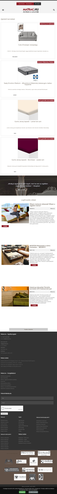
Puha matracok (40, 429)
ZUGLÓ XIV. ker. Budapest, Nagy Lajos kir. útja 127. (12, 364)
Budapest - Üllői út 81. (24, 437)
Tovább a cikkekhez (28, 329)
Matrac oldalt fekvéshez (42, 422)
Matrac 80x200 (4, 441)
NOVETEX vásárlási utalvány (7, 388)
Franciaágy (21, 427)
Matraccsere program (6, 385)
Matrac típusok (4, 427)
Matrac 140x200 (4, 448)
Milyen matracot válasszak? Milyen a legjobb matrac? (42, 204)
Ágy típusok (21, 420)
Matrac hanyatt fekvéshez (42, 431)
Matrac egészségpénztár (12, 453)
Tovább (5, 226)
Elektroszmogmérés (5, 376)
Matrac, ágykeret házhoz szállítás (9, 379)
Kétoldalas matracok (41, 420)
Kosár (38, 3)
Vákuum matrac (4, 422)
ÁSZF (34, 486)
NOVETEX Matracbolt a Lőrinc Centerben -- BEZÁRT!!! (40, 246)
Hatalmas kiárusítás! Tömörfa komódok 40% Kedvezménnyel (41, 288)
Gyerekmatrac (4, 425)
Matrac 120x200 (4, 446)
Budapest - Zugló (23, 439)
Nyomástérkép (4, 377)
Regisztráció (29, 3)
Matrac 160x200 (4, 439)
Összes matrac (4, 429)
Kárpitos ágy (21, 429)
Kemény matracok (40, 424)
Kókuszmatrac (4, 420)
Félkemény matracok (41, 428)
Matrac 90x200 (4, 444)
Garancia (3, 381)
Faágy (20, 431)
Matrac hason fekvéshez (42, 426)
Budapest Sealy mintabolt (25, 443)
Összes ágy (21, 424)
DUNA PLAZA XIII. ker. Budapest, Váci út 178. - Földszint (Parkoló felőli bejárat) (18, 360)
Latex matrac (4, 424)
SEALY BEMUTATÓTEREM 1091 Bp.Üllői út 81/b (11, 366)
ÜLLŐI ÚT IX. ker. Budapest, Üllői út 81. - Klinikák (11, 362)
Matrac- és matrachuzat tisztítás (8, 386)
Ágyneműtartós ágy (23, 425)
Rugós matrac (4, 431)
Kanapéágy (21, 422)
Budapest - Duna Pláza (24, 441)
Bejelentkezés (22, 3)
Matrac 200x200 (5, 437)
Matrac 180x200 (4, 443)
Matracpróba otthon (5, 383)
